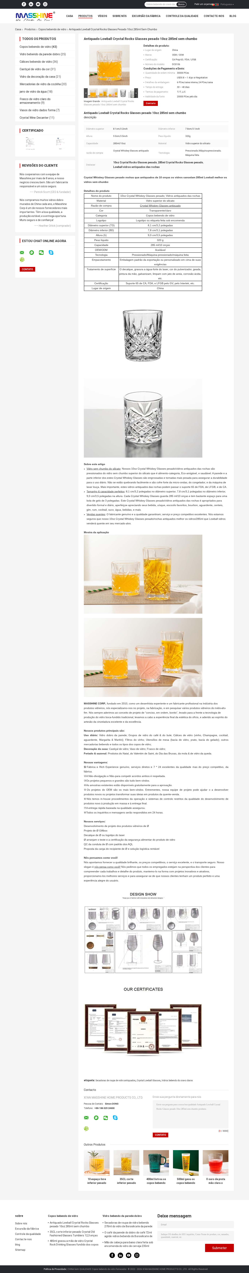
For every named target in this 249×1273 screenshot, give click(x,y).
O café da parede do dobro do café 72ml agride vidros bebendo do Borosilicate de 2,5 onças (128, 1235)
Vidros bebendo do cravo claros (177, 1080)
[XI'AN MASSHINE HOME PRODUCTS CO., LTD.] (35, 16)
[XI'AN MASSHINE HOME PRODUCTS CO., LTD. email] (24, 252)
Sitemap (20, 1249)
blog (232, 16)
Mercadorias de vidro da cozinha (40, 84)
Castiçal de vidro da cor (35, 69)
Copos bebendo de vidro (52, 29)
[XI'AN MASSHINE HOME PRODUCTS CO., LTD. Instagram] (45, 4)
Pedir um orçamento (204, 4)
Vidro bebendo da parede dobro (40, 54)
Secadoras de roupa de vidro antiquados (116, 1080)
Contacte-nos (214, 16)
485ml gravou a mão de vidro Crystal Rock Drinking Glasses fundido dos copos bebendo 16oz (74, 1243)
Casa (69, 16)
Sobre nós (119, 16)
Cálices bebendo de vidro (36, 61)
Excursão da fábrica (146, 16)
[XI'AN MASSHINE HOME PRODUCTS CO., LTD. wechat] (43, 252)
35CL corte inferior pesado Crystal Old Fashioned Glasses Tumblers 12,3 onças (126, 1181)
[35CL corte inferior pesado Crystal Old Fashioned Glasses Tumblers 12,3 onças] (126, 1163)
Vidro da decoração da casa (37, 76)
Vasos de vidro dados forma (37, 110)
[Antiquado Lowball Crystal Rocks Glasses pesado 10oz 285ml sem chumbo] (109, 66)
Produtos (85, 16)
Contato (150, 103)
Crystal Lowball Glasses (149, 1080)
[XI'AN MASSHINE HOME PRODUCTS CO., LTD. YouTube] (38, 4)
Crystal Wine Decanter (34, 117)
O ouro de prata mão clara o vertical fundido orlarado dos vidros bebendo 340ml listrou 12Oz (215, 1181)
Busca (181, 4)
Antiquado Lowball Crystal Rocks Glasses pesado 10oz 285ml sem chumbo (74, 1224)
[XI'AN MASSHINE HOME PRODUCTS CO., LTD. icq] (24, 259)
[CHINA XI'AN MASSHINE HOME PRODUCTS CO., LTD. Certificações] (30, 143)
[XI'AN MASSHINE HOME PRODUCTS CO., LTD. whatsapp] (33, 252)
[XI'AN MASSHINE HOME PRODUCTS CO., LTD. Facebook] (24, 4)
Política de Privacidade (55, 1269)
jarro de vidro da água (33, 91)
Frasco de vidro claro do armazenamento (35, 100)
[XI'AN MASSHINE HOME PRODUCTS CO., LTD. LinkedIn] (31, 4)
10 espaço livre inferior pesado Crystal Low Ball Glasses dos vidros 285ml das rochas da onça (96, 1181)
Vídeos (102, 16)
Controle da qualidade (182, 16)
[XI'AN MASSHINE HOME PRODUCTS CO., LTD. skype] (53, 252)
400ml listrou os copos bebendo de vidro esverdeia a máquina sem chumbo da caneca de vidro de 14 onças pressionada (156, 1181)
